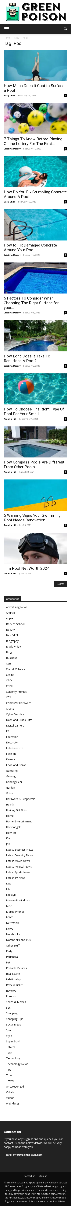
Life (8, 889)
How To (11, 832)
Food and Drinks (16, 765)
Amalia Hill (10, 418)
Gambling (12, 770)
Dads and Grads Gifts (19, 720)
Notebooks (13, 934)
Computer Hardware (18, 703)
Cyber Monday (15, 714)
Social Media (14, 1024)
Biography (12, 641)
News (9, 928)
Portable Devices (16, 968)
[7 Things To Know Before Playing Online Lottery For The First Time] (35, 118)
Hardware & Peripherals (20, 799)
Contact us (29, 1176)
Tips (8, 1069)
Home (7, 37)
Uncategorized (15, 1086)
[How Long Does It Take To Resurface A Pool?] (35, 335)
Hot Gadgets (14, 827)
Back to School (15, 624)
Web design (13, 1103)
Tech (9, 1052)
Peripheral (12, 957)
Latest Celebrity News (19, 855)
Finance (11, 759)
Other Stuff (13, 945)
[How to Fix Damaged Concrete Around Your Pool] (35, 224)
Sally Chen (10, 95)
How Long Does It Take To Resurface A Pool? (27, 358)
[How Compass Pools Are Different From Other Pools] (35, 441)
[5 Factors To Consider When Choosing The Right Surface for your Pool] (35, 278)
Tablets (10, 1047)
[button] (6, 29)
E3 (7, 731)
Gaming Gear (14, 782)
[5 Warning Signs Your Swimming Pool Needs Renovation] (35, 494)
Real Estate (13, 973)
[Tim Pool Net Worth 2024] (35, 548)
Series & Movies (16, 1002)
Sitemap (43, 1176)
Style (9, 1036)
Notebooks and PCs (18, 940)
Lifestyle (11, 895)
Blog (9, 652)
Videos (10, 1098)
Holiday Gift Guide (17, 810)
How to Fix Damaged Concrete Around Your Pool (30, 247)
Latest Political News (19, 866)
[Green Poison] (35, 12)
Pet (8, 962)
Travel (10, 1081)
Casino (10, 675)
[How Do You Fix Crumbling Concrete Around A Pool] (35, 171)
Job (8, 844)
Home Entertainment (19, 821)
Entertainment (14, 748)
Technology (13, 1058)
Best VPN (12, 635)
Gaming (11, 776)
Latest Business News (19, 849)
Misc (9, 906)
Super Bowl (13, 1041)
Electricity (12, 742)
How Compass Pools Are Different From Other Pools (34, 464)
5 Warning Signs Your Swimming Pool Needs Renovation (32, 517)
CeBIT (10, 686)
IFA (8, 838)
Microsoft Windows (18, 900)
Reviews (11, 990)
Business (11, 658)
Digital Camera (15, 725)
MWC (9, 917)
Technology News (17, 1064)
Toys (9, 1075)
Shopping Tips (14, 1019)
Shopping (11, 1013)
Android (11, 612)
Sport (9, 1030)
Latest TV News (16, 878)
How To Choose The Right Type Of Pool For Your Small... (34, 411)
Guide (9, 793)
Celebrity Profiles (16, 691)
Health (10, 804)
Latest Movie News (18, 861)
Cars (9, 663)
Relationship (13, 979)
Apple (9, 618)
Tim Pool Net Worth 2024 (26, 568)
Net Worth (12, 923)
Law (8, 883)
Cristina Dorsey (12, 148)
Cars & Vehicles (15, 669)
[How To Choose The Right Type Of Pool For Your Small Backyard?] (35, 388)
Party (9, 951)
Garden (10, 787)
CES (8, 697)
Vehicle (10, 1092)
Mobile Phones (15, 911)
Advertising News (16, 607)
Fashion (11, 753)
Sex (8, 1007)
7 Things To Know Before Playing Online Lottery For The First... (33, 141)
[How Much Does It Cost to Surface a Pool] (35, 65)
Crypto (10, 708)
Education (12, 737)
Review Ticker (14, 985)
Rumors (11, 996)
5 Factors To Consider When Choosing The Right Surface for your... (31, 303)
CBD (9, 680)
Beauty (10, 629)
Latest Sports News (18, 872)
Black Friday (13, 646)
